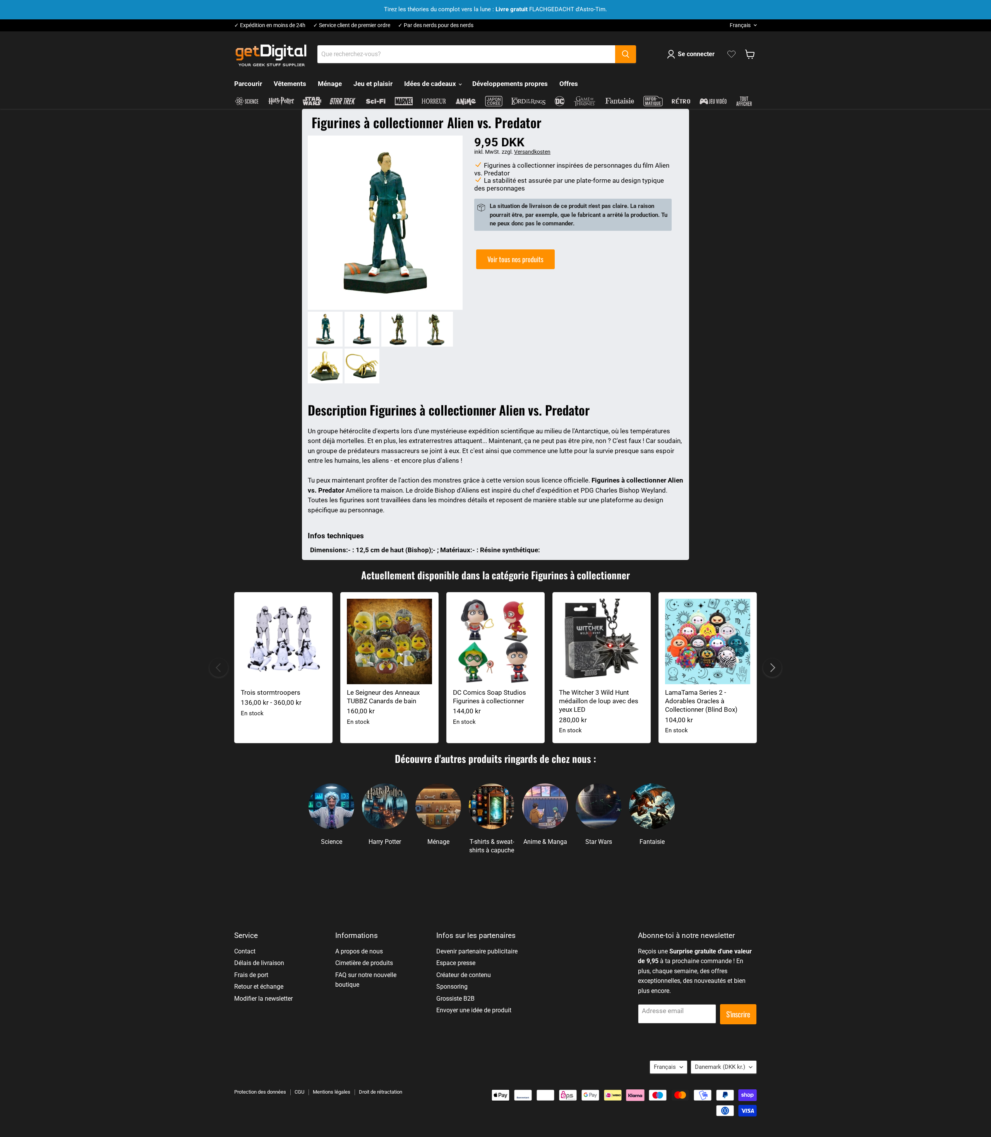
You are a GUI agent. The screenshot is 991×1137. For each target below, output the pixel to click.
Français (740, 25)
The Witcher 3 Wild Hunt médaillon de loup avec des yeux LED (598, 701)
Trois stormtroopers (270, 692)
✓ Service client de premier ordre (351, 25)
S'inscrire (738, 1014)
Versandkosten (532, 152)
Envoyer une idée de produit (473, 1010)
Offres (568, 84)
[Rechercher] (625, 54)
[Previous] (218, 667)
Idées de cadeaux (431, 84)
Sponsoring (452, 986)
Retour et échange (258, 986)
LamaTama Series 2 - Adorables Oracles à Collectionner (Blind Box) (701, 701)
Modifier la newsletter (263, 998)
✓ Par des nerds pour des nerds (435, 25)
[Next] (772, 667)
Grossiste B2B (455, 998)
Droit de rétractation (380, 1092)
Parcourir (248, 84)
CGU (299, 1092)
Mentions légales (331, 1092)
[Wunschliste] (731, 54)
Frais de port (251, 975)
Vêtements (290, 84)
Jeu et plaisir (373, 84)
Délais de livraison (259, 963)
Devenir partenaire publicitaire (477, 951)
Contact (244, 951)
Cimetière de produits (364, 963)
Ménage (330, 84)
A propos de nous (359, 951)
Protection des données (260, 1092)
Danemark (720, 1066)
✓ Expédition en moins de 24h (269, 25)
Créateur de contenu (463, 975)
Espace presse (455, 963)
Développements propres (510, 84)
